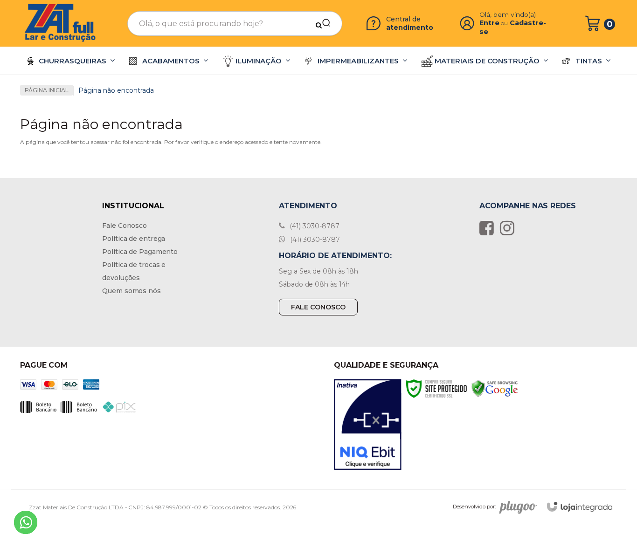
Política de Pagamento (140, 251)
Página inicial (47, 90)
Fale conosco (318, 307)
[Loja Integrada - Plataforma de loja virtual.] (579, 506)
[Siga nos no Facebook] (489, 228)
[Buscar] (323, 23)
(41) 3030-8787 (313, 226)
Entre (489, 23)
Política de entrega (133, 238)
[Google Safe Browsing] (494, 387)
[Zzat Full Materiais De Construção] (60, 23)
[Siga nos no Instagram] (509, 228)
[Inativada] (368, 424)
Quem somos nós (131, 291)
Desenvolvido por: (474, 506)
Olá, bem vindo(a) (507, 14)
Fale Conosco (124, 225)
